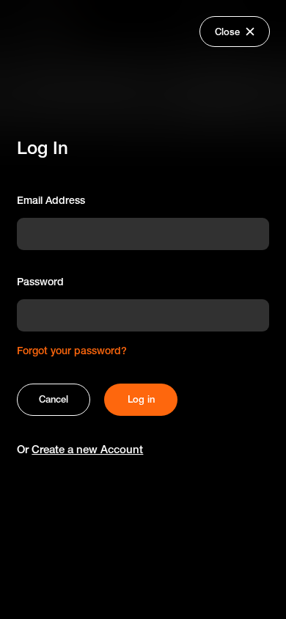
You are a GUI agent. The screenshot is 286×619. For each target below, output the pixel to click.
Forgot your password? (72, 350)
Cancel (53, 399)
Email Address (51, 200)
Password (40, 281)
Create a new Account (87, 449)
